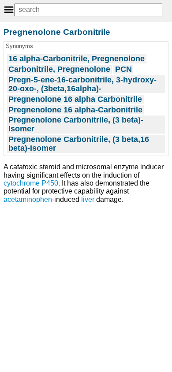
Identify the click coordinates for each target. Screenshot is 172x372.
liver (87, 199)
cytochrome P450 (31, 183)
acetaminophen (28, 199)
